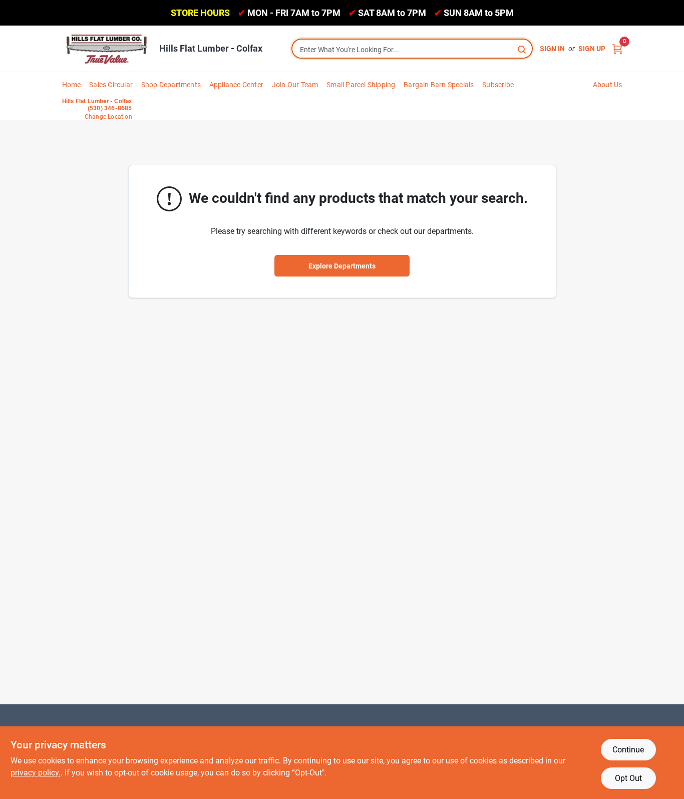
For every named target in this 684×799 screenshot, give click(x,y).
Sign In (552, 49)
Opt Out (628, 778)
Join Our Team (295, 85)
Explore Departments (342, 266)
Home (71, 85)
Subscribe (498, 85)
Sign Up (591, 49)
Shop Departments (171, 85)
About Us (607, 85)
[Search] (522, 49)
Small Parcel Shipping (360, 85)
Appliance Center (236, 85)
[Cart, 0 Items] (617, 49)
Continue (628, 749)
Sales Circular (111, 85)
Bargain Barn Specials (439, 85)
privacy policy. (36, 772)
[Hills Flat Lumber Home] (107, 49)
